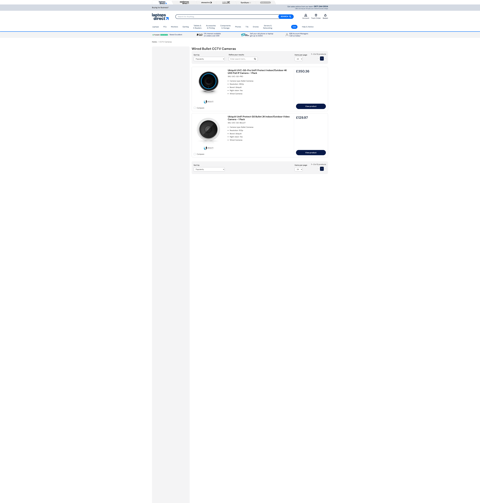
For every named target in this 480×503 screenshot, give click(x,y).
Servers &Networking (267, 26)
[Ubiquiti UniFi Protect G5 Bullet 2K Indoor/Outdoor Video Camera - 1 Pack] (209, 144)
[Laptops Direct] (162, 2)
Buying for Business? (160, 7)
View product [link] (310, 106)
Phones (238, 27)
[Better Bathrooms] (225, 2)
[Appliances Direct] (184, 2)
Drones (256, 27)
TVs (247, 27)
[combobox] (234, 17)
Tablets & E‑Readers (197, 26)
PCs (164, 27)
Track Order (316, 18)
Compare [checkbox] (200, 108)
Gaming (185, 27)
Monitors (174, 27)
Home (154, 42)
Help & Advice (308, 27)
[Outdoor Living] (265, 3)
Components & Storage (225, 26)
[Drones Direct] (206, 2)
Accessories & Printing (211, 26)
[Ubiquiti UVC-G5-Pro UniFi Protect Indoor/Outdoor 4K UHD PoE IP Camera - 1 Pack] (209, 98)
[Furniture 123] (245, 2)
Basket (325, 18)
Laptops (155, 27)
